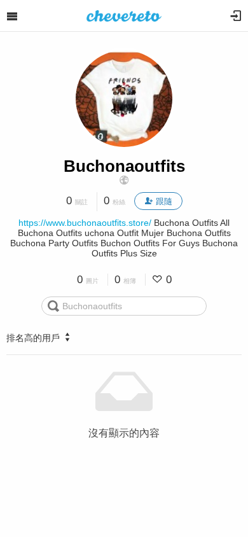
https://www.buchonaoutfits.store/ (84, 223)
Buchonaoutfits (124, 166)
